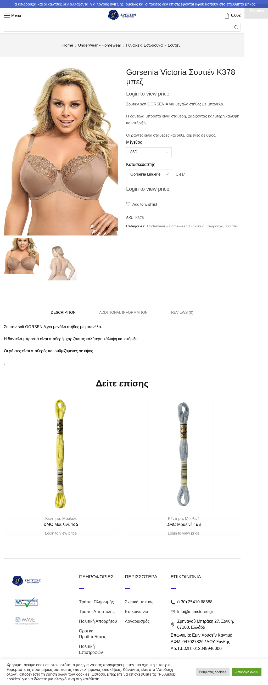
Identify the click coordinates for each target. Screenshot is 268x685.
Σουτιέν (174, 45)
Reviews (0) (182, 312)
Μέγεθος (134, 142)
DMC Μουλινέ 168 (183, 524)
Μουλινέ (69, 518)
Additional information (123, 312)
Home (68, 45)
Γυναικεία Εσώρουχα (144, 45)
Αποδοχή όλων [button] (246, 672)
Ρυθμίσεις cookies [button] (212, 672)
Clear (180, 174)
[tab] (63, 312)
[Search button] (236, 27)
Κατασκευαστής (140, 164)
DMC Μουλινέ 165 (61, 524)
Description (63, 312)
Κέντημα (52, 518)
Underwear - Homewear (99, 45)
